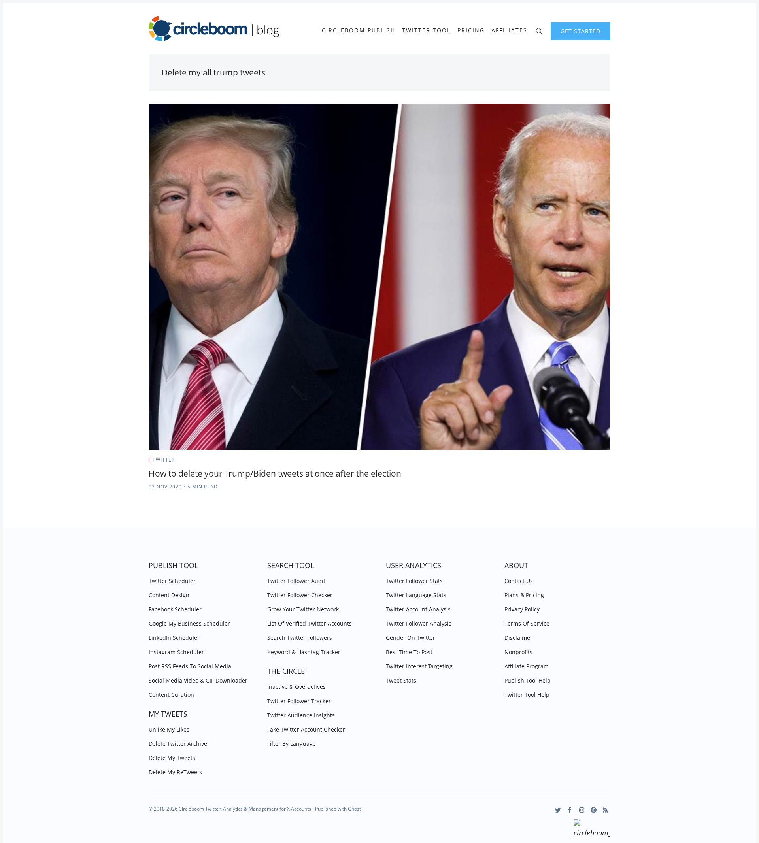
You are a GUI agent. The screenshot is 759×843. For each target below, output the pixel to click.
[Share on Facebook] (589, 462)
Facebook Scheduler (175, 609)
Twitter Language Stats (416, 595)
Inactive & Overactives (296, 686)
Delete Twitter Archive (178, 743)
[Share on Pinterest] (608, 462)
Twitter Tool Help (526, 694)
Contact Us (518, 581)
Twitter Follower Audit (296, 581)
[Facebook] (570, 810)
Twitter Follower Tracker (299, 701)
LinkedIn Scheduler (174, 637)
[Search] (539, 30)
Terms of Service (526, 623)
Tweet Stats (401, 680)
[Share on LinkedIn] (599, 462)
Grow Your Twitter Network (303, 609)
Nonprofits (518, 652)
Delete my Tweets (172, 758)
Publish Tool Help (527, 680)
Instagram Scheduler (176, 652)
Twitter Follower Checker (299, 595)
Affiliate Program (526, 666)
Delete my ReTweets (175, 772)
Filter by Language (291, 743)
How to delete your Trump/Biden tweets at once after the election (275, 473)
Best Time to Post (409, 652)
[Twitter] (558, 810)
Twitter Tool (426, 30)
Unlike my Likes (169, 729)
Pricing (471, 30)
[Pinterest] (594, 810)
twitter (164, 459)
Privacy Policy (522, 609)
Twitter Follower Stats (414, 581)
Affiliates (509, 30)
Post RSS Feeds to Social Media (190, 666)
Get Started (580, 31)
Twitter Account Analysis (418, 609)
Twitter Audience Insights (301, 715)
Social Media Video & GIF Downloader (198, 680)
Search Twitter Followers (299, 637)
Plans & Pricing (524, 595)
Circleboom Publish (358, 30)
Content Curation (171, 694)
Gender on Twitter (410, 637)
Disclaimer (518, 637)
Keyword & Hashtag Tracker (303, 652)
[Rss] (605, 810)
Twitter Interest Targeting (419, 666)
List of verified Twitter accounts (309, 623)
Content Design (169, 595)
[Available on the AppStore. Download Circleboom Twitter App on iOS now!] (592, 829)
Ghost (354, 808)
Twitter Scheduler (172, 581)
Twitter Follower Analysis (418, 623)
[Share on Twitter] (579, 462)
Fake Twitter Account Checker (306, 729)
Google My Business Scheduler (189, 623)
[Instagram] (582, 810)
